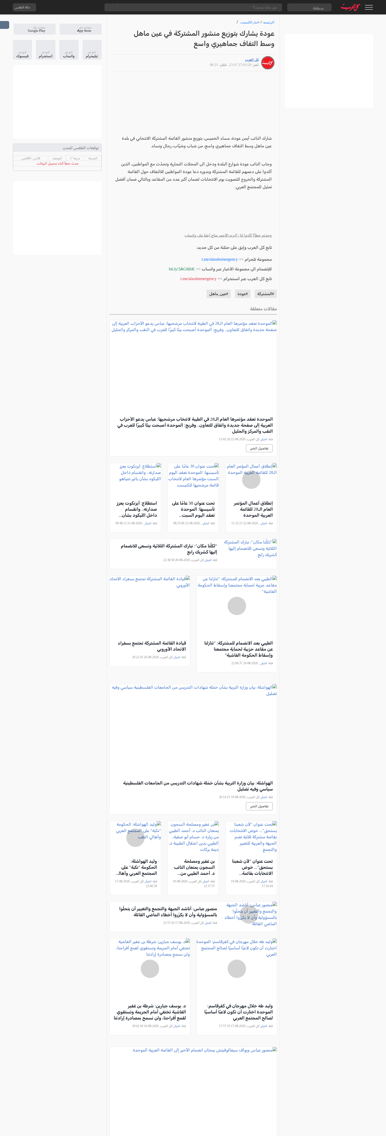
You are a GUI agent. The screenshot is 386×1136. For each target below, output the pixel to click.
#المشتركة (265, 293)
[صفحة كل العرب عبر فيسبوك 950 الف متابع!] (83, 7)
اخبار (264, 439)
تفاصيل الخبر (259, 448)
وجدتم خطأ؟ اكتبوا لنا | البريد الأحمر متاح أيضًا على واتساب (228, 235)
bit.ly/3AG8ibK (182, 268)
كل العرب (252, 60)
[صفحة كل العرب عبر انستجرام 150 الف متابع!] (94, 7)
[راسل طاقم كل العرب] (62, 7)
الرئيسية (268, 22)
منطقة (318, 8)
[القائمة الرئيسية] (368, 7)
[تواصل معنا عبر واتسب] (52, 7)
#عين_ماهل (218, 293)
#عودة (243, 293)
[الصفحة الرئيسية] (351, 7)
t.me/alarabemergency (220, 259)
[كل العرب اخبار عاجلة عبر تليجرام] (73, 7)
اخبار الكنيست (249, 22)
